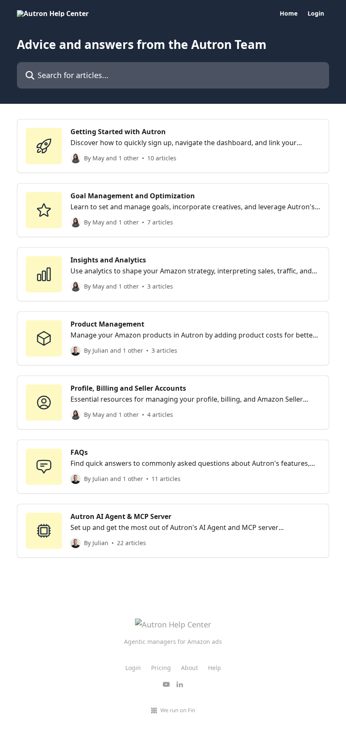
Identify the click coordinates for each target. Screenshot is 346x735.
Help (214, 668)
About (189, 668)
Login (316, 13)
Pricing (161, 668)
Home (288, 13)
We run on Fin (177, 710)
